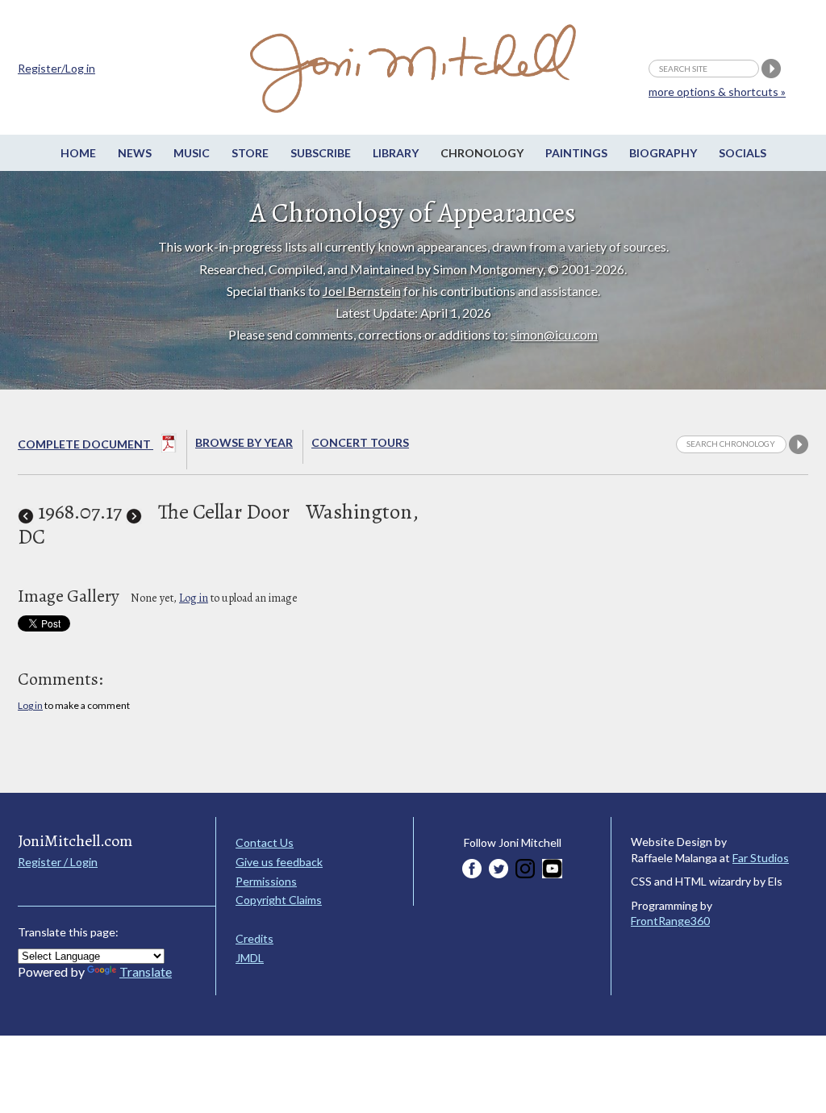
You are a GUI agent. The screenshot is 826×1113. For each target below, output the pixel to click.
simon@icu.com (554, 334)
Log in (193, 598)
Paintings (576, 153)
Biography (663, 153)
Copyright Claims (279, 900)
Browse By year (244, 442)
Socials (742, 153)
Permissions (266, 881)
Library (396, 153)
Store (250, 153)
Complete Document (85, 444)
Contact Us (265, 842)
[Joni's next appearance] (134, 512)
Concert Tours (360, 442)
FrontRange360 (670, 921)
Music (191, 153)
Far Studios (760, 858)
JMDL (250, 958)
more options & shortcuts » (717, 91)
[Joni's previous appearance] (26, 512)
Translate (145, 971)
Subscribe (320, 153)
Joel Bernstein (362, 290)
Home (78, 153)
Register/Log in (56, 68)
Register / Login (58, 862)
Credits (254, 938)
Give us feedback (279, 862)
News (135, 153)
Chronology (482, 153)
